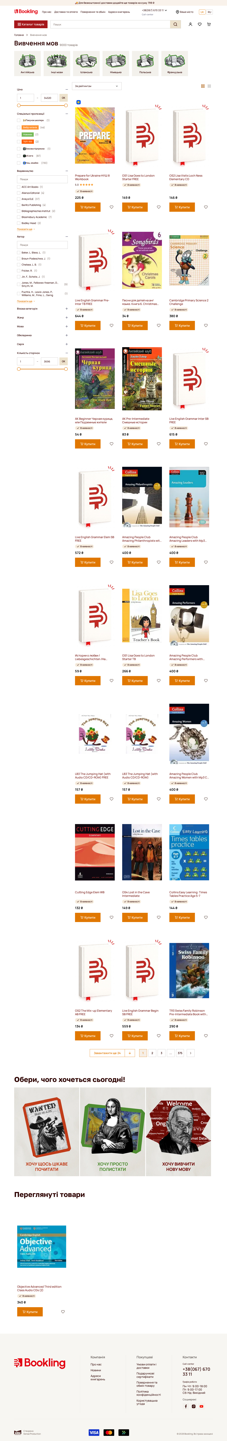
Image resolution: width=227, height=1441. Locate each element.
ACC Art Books (32, 186)
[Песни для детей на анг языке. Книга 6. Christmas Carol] (142, 260)
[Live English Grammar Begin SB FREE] (142, 970)
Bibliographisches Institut (38, 211)
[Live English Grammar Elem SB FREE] (95, 497)
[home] (27, 35)
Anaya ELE (31, 199)
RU (209, 12)
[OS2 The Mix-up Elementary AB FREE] (95, 970)
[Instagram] (194, 1406)
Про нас (46, 11)
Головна (19, 35)
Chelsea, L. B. (31, 264)
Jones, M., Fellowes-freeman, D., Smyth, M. (45, 284)
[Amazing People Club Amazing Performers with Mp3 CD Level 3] (189, 615)
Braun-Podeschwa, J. (36, 258)
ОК (63, 97)
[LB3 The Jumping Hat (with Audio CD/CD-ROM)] (142, 734)
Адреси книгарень (119, 11)
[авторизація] (190, 24)
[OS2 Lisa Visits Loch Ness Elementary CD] (189, 135)
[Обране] (200, 24)
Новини (96, 1370)
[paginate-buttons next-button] (191, 1053)
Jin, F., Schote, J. (33, 276)
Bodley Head (31, 223)
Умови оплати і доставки (146, 1366)
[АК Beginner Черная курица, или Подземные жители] (95, 378)
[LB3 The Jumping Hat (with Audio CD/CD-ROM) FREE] (95, 734)
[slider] (19, 105)
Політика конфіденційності (149, 1393)
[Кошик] (209, 24)
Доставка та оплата (66, 11)
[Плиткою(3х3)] (203, 86)
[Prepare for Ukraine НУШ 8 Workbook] (95, 135)
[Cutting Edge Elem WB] (95, 852)
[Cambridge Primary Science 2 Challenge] (189, 260)
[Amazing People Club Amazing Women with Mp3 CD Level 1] (189, 734)
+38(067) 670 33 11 (153, 10)
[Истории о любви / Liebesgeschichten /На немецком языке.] (95, 615)
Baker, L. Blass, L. (34, 252)
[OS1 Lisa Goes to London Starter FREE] (142, 135)
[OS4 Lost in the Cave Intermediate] (142, 852)
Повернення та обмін (93, 11)
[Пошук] (175, 24)
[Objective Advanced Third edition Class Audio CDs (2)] (41, 1246)
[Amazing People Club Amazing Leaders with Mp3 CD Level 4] (189, 497)
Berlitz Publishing (34, 205)
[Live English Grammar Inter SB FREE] (189, 378)
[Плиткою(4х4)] (209, 86)
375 (180, 1053)
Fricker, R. (29, 270)
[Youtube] (201, 1406)
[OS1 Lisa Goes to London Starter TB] (142, 615)
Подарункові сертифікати (145, 1375)
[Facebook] (186, 1406)
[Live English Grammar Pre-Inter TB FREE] (95, 260)
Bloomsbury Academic (37, 217)
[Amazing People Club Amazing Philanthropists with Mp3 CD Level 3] (142, 497)
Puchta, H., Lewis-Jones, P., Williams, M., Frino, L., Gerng (45, 293)
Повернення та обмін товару (147, 1384)
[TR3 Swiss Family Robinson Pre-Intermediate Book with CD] (189, 970)
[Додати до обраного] (111, 207)
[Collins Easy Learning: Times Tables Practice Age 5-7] (189, 852)
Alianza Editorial (33, 193)
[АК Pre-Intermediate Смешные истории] (142, 378)
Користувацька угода (147, 1402)
